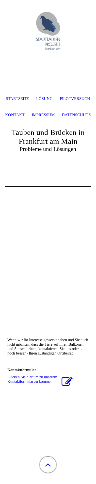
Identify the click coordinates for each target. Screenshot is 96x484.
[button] (48, 465)
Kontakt (15, 115)
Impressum (43, 115)
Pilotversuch (75, 99)
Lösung (44, 99)
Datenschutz (76, 115)
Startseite (17, 99)
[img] (48, 30)
